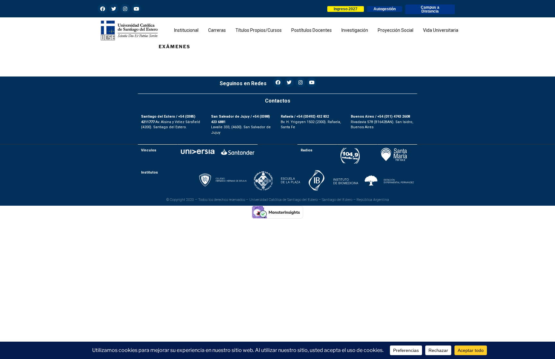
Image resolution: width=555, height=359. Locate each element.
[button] (345, 9)
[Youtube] (136, 8)
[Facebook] (102, 8)
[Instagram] (125, 8)
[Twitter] (114, 8)
